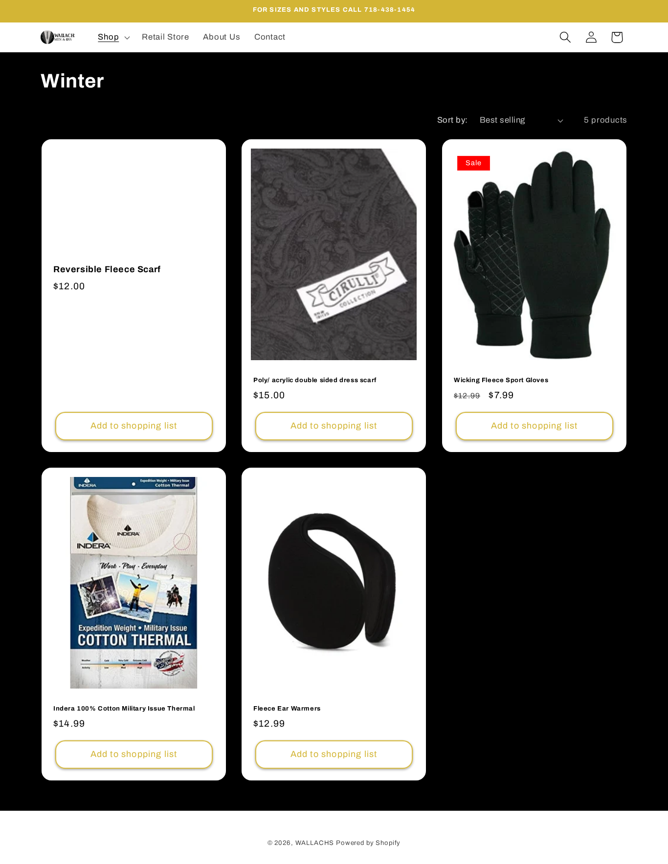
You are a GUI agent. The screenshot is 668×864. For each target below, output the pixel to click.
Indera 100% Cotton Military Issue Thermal (124, 708)
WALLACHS (315, 842)
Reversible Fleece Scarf (107, 270)
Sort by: (452, 120)
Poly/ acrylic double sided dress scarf (315, 380)
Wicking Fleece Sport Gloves (501, 380)
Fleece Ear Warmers (287, 708)
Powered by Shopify (368, 842)
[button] (113, 37)
